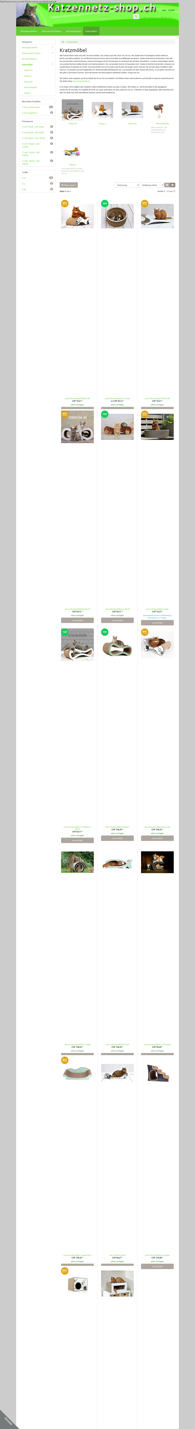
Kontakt (171, 10)
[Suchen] (136, 16)
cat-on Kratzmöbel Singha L (117, 827)
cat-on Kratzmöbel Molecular (157, 827)
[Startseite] (63, 41)
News (164, 10)
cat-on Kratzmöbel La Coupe (117, 398)
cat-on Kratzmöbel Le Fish (117, 1044)
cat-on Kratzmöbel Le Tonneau (157, 1044)
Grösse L (102, 123)
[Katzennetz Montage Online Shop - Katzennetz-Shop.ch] (44, 15)
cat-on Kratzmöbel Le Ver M (117, 609)
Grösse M (73, 123)
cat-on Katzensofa (117, 1255)
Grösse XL (132, 123)
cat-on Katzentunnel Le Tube (77, 1044)
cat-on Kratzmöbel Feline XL (157, 398)
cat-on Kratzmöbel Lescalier (157, 1255)
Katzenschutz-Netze (51, 31)
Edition (72, 164)
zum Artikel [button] (77, 620)
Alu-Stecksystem (73, 31)
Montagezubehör (28, 31)
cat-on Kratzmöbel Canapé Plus (77, 1255)
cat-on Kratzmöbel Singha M (77, 609)
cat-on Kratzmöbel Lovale (157, 609)
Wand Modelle (162, 123)
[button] (167, 185)
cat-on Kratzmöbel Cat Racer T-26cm (77, 828)
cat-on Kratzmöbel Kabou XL (77, 398)
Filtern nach (69, 185)
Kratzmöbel (90, 31)
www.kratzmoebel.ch (81, 81)
